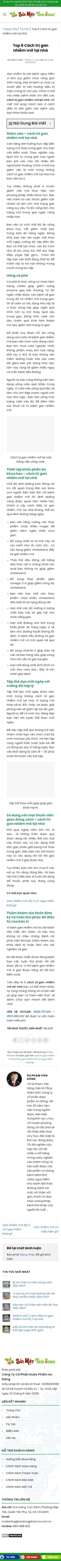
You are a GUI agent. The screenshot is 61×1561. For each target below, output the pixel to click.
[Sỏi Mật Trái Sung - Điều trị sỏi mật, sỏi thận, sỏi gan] (32, 14)
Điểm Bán (12, 1431)
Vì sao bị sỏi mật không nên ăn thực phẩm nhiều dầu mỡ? (34, 1295)
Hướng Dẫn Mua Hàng (21, 1459)
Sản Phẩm (13, 1417)
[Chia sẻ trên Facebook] (21, 1040)
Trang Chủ (10, 29)
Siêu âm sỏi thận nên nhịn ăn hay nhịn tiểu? (35, 1306)
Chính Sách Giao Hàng (21, 1466)
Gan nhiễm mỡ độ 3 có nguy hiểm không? (16, 1229)
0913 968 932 (21, 1526)
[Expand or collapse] (50, 123)
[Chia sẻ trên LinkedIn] (46, 1040)
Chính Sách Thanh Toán (22, 1473)
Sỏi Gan (11, 1056)
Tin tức (24, 29)
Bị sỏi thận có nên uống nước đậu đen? (32, 1284)
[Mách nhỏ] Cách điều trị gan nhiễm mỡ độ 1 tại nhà (33, 1317)
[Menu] (5, 14)
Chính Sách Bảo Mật (20, 1480)
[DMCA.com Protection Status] (12, 1535)
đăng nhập (27, 1254)
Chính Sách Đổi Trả (19, 1487)
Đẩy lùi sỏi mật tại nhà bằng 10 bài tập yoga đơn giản (34, 1329)
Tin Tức (11, 1424)
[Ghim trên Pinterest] (40, 1040)
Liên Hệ (10, 1438)
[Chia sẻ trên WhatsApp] (15, 1040)
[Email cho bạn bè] (33, 1040)
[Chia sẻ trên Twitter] (27, 1040)
